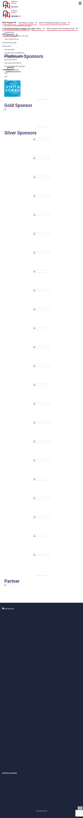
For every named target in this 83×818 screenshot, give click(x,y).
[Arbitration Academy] (41, 4)
